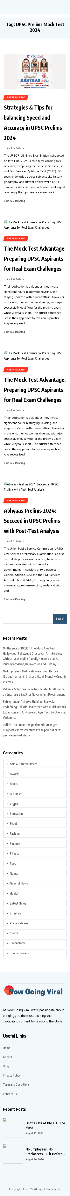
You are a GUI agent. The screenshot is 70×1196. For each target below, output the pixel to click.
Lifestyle (15, 913)
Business (15, 794)
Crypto (14, 804)
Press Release (16, 97)
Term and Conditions (16, 1084)
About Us (9, 1057)
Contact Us (10, 1094)
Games (14, 873)
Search (60, 618)
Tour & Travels (19, 953)
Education (16, 814)
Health (14, 893)
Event (13, 824)
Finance (15, 844)
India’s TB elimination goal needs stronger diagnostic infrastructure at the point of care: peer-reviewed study (32, 730)
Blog (6, 1066)
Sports (14, 933)
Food (13, 863)
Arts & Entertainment (24, 764)
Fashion (15, 833)
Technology (17, 943)
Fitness (14, 854)
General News (19, 883)
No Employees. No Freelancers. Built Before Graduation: (43, 1151)
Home (6, 1048)
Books (14, 784)
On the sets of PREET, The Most (45, 1125)
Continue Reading (14, 201)
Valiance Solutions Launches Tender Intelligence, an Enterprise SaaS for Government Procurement (34, 691)
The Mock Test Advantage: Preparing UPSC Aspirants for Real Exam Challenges (35, 258)
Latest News (18, 903)
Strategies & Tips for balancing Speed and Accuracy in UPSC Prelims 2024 (33, 122)
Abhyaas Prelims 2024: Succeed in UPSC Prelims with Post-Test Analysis (32, 520)
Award (14, 774)
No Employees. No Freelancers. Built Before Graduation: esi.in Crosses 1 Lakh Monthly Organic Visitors (34, 676)
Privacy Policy (11, 1075)
